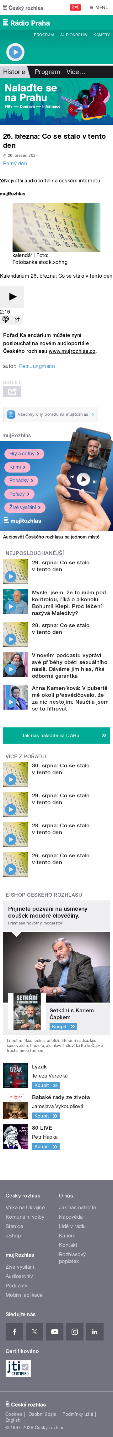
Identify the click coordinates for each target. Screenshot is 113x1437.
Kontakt (68, 1245)
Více (76, 72)
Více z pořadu (26, 757)
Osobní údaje (42, 1414)
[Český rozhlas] (23, 7)
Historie (14, 72)
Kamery (102, 35)
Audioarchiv (73, 35)
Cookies (13, 1414)
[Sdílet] (17, 320)
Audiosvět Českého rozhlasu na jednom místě (51, 536)
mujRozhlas (17, 436)
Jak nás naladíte (77, 1208)
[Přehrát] (12, 297)
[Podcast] (5, 320)
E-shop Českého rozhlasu (44, 895)
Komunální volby (25, 1217)
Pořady (17, 494)
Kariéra (67, 1236)
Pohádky (19, 480)
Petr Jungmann (37, 366)
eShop (13, 1236)
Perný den (15, 163)
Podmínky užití (77, 1414)
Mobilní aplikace (24, 1295)
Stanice (14, 1226)
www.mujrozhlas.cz (72, 351)
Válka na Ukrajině (25, 1208)
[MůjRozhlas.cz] (12, 194)
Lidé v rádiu (72, 1226)
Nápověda (71, 1217)
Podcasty (17, 1286)
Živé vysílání (22, 507)
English (12, 1420)
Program (44, 35)
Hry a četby (22, 454)
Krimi (15, 467)
